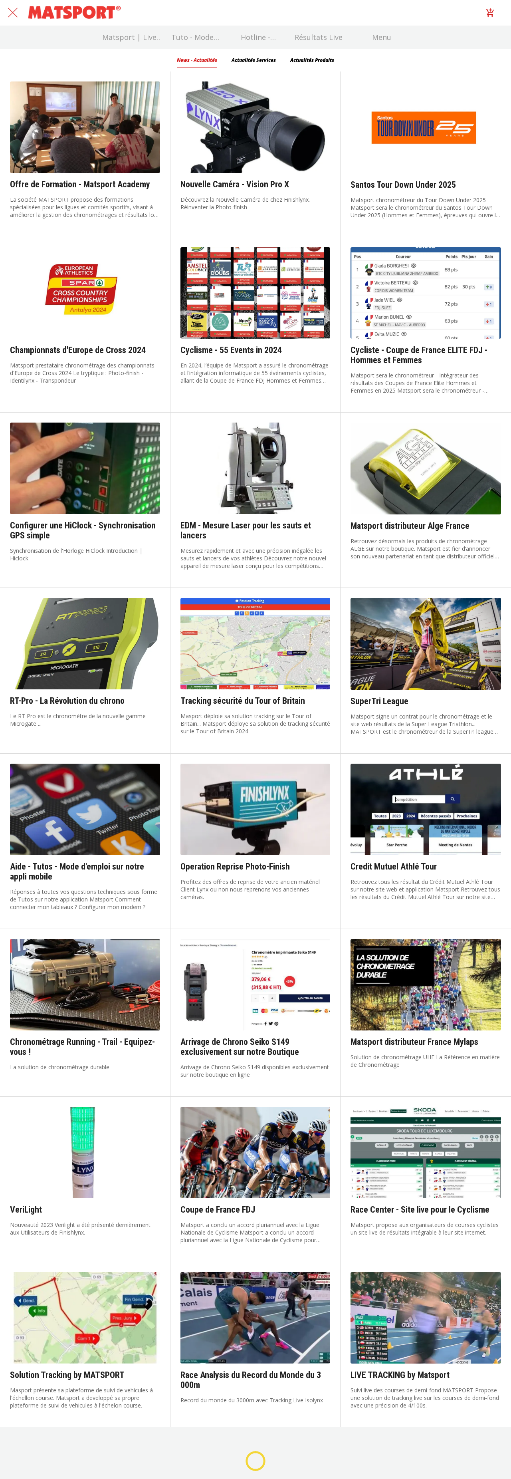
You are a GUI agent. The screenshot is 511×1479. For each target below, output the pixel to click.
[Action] (490, 12)
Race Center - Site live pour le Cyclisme (420, 1210)
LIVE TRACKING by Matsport (400, 1375)
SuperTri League (379, 701)
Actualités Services (254, 60)
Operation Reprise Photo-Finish (235, 867)
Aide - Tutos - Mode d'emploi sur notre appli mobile (77, 871)
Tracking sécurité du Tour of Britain (242, 701)
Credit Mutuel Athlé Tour (394, 867)
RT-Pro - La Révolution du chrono (67, 701)
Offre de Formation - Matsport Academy (80, 184)
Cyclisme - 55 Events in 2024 (231, 350)
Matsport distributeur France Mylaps (414, 1042)
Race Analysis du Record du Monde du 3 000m (250, 1380)
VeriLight (26, 1210)
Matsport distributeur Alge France (410, 526)
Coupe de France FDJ (217, 1210)
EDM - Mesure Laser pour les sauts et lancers (245, 530)
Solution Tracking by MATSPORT (67, 1375)
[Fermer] (13, 13)
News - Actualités (197, 60)
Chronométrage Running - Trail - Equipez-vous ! (82, 1047)
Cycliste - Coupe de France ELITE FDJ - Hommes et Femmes (419, 355)
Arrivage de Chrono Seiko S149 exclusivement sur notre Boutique (239, 1047)
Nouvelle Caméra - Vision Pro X (234, 184)
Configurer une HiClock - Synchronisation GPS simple (83, 530)
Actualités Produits (312, 60)
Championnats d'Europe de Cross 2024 (78, 350)
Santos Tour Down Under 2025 (403, 185)
